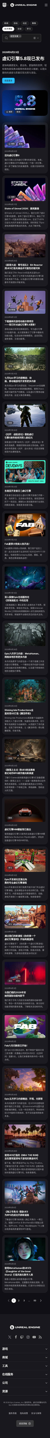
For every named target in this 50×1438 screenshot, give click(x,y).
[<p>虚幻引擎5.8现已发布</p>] (25, 83)
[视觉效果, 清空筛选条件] (20, 36)
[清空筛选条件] (34, 38)
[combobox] (20, 39)
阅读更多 (8, 80)
